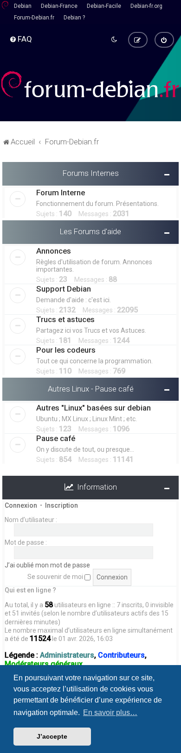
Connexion (21, 505)
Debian (23, 6)
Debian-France (59, 6)
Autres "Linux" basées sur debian (93, 407)
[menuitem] (20, 39)
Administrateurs (67, 655)
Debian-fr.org (146, 6)
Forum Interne (60, 192)
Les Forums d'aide (90, 231)
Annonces (53, 250)
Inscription (61, 505)
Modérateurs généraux (44, 664)
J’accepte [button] (52, 736)
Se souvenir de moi (55, 576)
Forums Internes (91, 173)
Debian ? (74, 17)
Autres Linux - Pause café (91, 388)
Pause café (55, 438)
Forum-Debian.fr (34, 17)
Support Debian (63, 288)
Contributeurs (121, 655)
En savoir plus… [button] (110, 712)
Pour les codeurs (66, 350)
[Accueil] (90, 84)
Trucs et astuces (65, 319)
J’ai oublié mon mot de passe (47, 565)
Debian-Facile (104, 6)
